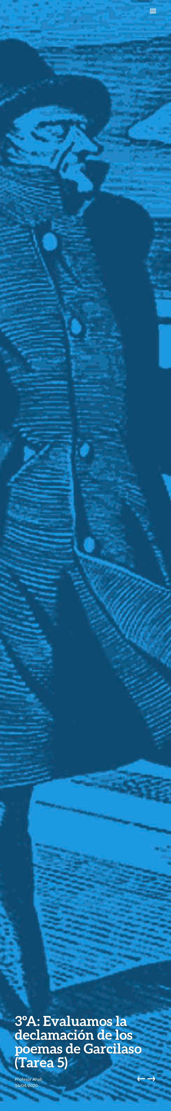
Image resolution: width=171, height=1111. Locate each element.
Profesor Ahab (28, 1079)
